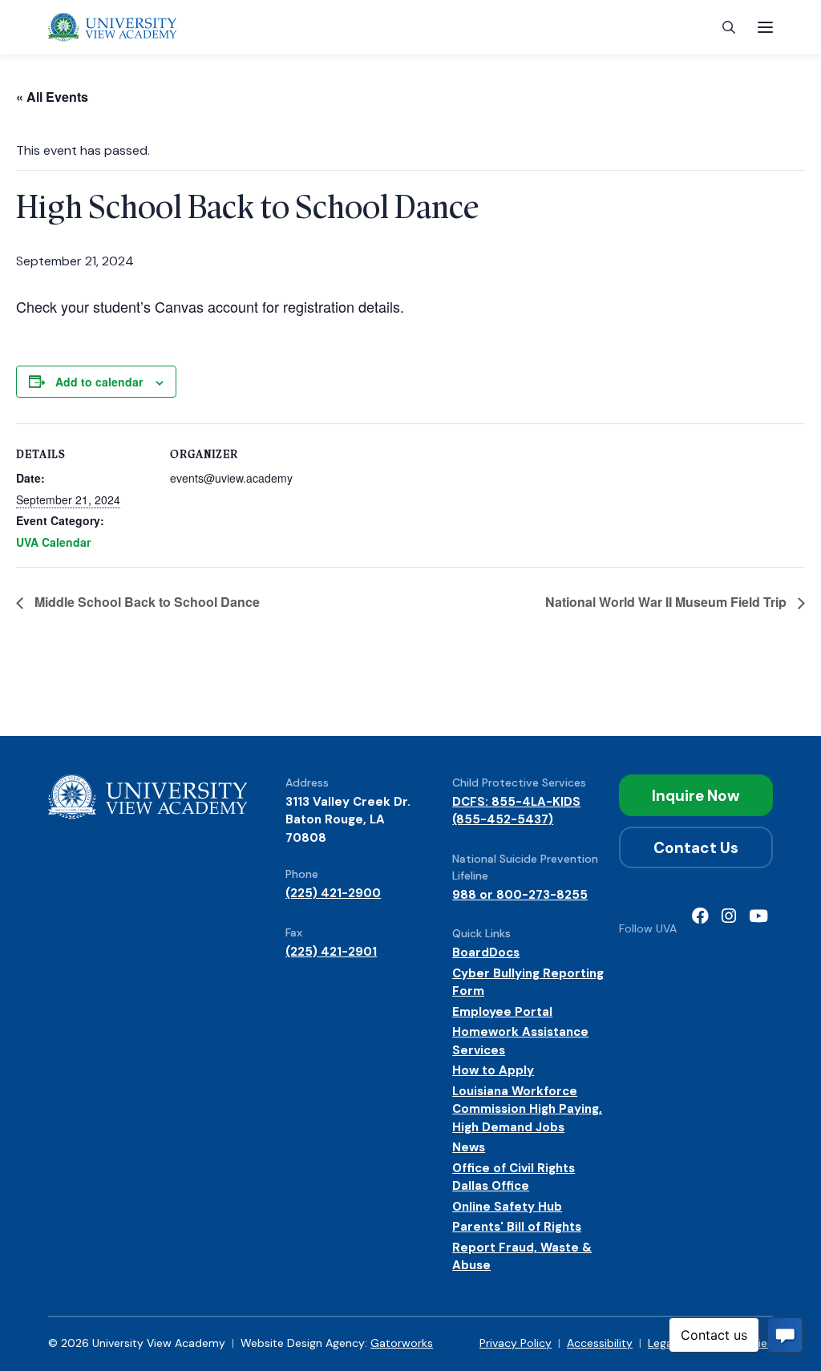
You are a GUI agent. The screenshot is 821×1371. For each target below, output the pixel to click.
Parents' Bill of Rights (516, 1227)
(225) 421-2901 (331, 952)
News (468, 1147)
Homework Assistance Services (520, 1041)
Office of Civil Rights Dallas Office (513, 1177)
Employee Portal (502, 1012)
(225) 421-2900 (333, 893)
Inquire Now (696, 796)
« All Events (52, 96)
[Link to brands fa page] (700, 917)
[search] (729, 27)
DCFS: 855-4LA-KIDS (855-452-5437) (516, 811)
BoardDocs (486, 952)
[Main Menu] (765, 27)
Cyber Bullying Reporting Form (528, 982)
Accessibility (600, 1343)
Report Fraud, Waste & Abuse (522, 1257)
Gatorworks (401, 1343)
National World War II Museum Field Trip (667, 601)
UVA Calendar (53, 542)
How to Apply (493, 1070)
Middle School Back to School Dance (145, 601)
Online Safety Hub (507, 1207)
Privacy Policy (515, 1343)
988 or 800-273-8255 (520, 895)
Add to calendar (99, 382)
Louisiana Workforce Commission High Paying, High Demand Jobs (527, 1109)
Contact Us (695, 848)
